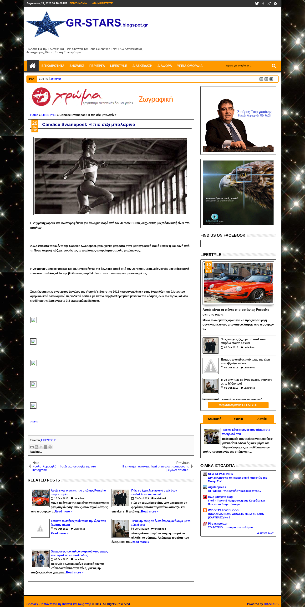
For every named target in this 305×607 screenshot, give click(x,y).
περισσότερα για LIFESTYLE (238, 405)
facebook (263, 3)
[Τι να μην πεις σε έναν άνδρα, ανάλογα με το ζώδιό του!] (211, 386)
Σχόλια (238, 419)
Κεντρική (33, 66)
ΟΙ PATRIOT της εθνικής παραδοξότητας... (234, 490)
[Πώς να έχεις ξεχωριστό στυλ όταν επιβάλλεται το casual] (211, 345)
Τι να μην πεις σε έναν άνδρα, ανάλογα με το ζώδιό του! (246, 382)
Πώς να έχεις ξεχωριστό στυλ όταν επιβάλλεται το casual (243, 341)
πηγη (33, 421)
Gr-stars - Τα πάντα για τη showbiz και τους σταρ (58, 604)
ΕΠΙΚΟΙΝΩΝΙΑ (78, 3)
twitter (257, 3)
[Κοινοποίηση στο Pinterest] (50, 447)
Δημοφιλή (214, 419)
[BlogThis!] (36, 447)
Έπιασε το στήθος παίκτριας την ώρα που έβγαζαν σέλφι (245, 361)
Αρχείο (262, 419)
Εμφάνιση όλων (265, 533)
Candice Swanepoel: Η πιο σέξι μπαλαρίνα (88, 124)
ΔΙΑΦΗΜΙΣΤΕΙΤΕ (102, 3)
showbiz (77, 66)
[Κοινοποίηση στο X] (41, 447)
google (269, 3)
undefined (79, 498)
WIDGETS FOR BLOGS (223, 510)
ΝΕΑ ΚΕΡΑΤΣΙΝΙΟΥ (221, 474)
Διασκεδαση (142, 66)
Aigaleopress (217, 487)
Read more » (63, 511)
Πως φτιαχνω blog (220, 497)
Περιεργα (97, 66)
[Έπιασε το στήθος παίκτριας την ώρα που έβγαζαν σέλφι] (211, 366)
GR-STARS (271, 604)
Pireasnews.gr (218, 523)
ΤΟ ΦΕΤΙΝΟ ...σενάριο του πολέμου (230, 527)
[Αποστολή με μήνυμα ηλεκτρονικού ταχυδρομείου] (32, 447)
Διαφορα (165, 66)
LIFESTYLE (48, 440)
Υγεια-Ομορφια (190, 66)
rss (275, 3)
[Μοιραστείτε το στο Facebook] (45, 447)
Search (273, 65)
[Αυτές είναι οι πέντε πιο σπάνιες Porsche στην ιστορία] (238, 283)
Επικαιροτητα (52, 66)
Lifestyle (118, 66)
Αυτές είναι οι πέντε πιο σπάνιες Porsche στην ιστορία (236, 312)
